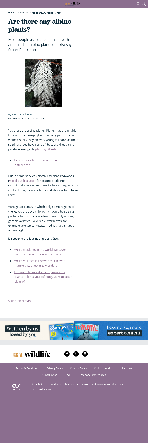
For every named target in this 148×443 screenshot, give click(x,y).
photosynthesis (45, 149)
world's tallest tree (21, 181)
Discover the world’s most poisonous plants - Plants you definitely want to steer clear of (43, 276)
